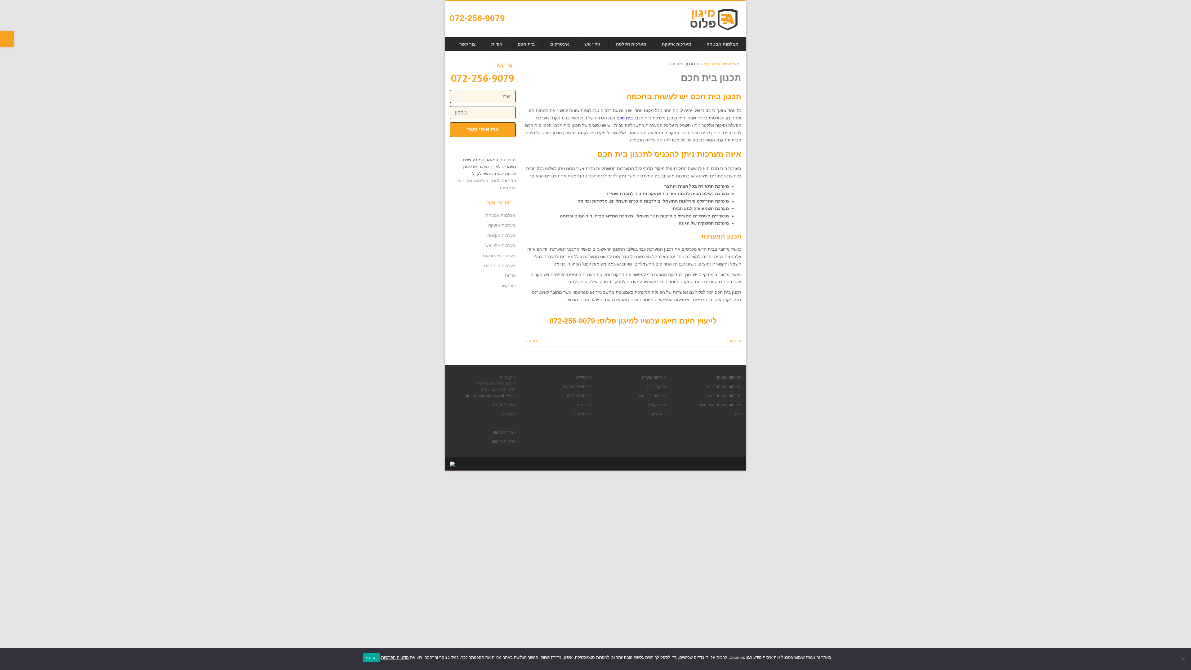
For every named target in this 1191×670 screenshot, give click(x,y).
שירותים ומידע (713, 63)
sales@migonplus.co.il (483, 395)
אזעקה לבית (656, 386)
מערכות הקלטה (501, 235)
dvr (738, 414)
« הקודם (733, 340)
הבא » (531, 340)
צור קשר (508, 285)
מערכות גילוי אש (500, 245)
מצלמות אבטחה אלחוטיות (720, 405)
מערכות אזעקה (502, 225)
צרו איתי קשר (482, 129)
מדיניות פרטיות (504, 441)
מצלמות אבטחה (501, 215)
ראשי (736, 63)
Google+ (508, 414)
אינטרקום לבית (579, 395)
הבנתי (371, 657)
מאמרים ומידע (504, 404)
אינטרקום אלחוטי (577, 386)
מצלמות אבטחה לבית (724, 386)
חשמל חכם (582, 414)
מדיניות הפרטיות (395, 657)
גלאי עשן (659, 414)
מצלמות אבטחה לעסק (723, 395)
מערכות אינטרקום (499, 255)
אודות (510, 275)
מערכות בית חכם (500, 265)
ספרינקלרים (656, 405)
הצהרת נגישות (504, 432)
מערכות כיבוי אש (652, 395)
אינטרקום (583, 377)
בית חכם (584, 405)
